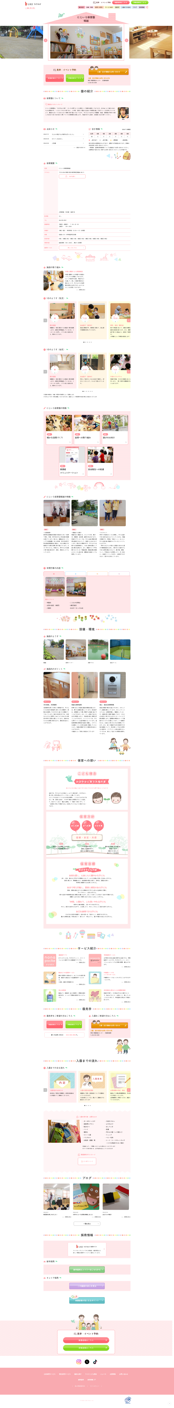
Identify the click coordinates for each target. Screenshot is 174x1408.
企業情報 (113, 1374)
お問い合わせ (123, 1374)
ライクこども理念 (91, 1374)
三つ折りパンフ (88, 1161)
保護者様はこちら (121, 2)
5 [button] (91, 342)
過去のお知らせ (80, 147)
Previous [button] (45, 40)
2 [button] (85, 342)
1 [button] (83, 342)
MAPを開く (72, 176)
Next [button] (126, 40)
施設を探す (78, 1374)
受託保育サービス (65, 1374)
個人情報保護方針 (80, 1386)
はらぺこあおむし (57, 139)
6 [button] (92, 391)
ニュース (103, 1374)
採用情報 (90, 1380)
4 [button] (89, 342)
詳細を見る (82, 290)
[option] (86, 42)
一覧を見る (87, 1224)
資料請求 (81, 1380)
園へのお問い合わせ (63, 1035)
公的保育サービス (49, 1374)
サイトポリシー (94, 1386)
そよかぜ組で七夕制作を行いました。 (63, 134)
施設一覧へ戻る (31, 8)
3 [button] (87, 342)
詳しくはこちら (72, 248)
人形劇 (54, 143)
